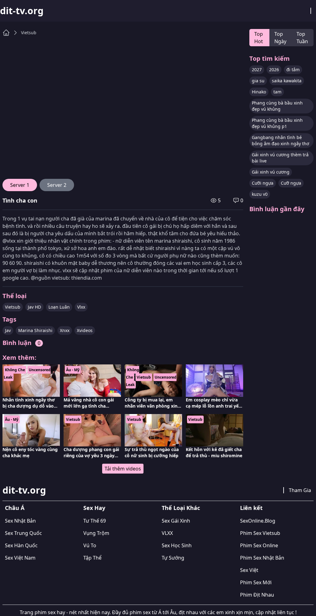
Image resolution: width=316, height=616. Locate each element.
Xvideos (85, 330)
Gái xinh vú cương (270, 172)
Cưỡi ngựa (262, 183)
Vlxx (81, 307)
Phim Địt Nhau (257, 594)
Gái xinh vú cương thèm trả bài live (280, 158)
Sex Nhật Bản (20, 520)
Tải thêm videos (123, 468)
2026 (274, 69)
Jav (8, 330)
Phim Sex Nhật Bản (262, 557)
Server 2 (56, 185)
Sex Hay (94, 507)
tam (277, 92)
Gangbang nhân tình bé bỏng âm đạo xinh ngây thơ (280, 140)
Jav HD (34, 307)
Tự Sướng (173, 557)
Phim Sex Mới (256, 582)
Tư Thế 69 (94, 520)
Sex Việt (249, 570)
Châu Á (14, 507)
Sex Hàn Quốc (21, 545)
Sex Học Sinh (177, 545)
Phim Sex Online (259, 545)
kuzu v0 (260, 194)
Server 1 (19, 185)
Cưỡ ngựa (291, 183)
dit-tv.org (22, 10)
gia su (258, 81)
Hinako (259, 92)
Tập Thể (92, 557)
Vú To (89, 545)
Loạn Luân (59, 307)
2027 (257, 69)
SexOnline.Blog (257, 520)
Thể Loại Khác (181, 507)
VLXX (167, 533)
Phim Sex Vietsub (260, 533)
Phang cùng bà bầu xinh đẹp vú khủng (277, 106)
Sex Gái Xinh (176, 520)
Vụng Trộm (96, 533)
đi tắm (293, 69)
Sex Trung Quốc (23, 533)
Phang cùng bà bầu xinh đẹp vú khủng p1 (277, 123)
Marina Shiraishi (35, 330)
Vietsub (28, 32)
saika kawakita (286, 81)
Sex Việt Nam (20, 557)
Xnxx (64, 330)
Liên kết (251, 507)
